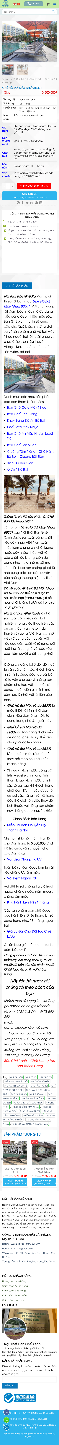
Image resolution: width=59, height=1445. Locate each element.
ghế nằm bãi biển (40, 1081)
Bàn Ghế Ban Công (22, 413)
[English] (15, 3)
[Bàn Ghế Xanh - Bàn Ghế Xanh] (5, 4)
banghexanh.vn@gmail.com (23, 225)
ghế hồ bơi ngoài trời (16, 1081)
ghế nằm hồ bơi (39, 1085)
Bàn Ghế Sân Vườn (21, 445)
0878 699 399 (29, 221)
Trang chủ (7, 78)
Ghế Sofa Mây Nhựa (22, 427)
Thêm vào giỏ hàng (34, 186)
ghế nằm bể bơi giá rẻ (15, 1085)
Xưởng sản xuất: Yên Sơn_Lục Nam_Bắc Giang (29, 1261)
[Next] (52, 42)
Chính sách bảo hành (13, 1299)
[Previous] (6, 42)
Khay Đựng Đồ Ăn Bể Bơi (26, 420)
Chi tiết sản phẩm (17, 285)
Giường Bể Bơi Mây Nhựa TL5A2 (44, 1170)
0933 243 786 (14, 221)
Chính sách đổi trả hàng (15, 1285)
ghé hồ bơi (46, 1077)
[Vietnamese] (19, 3)
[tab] (17, 285)
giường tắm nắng (33, 1115)
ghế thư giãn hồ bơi (33, 1098)
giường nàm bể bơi (30, 1111)
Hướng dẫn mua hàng (14, 1281)
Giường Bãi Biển (32, 456)
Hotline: (13, 1243)
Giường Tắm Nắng (21, 451)
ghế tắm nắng (19, 1094)
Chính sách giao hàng (14, 1290)
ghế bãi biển (16, 1077)
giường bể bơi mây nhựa (26, 1106)
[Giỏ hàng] (48, 4)
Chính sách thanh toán (14, 1295)
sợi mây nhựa (27, 152)
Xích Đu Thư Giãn (20, 463)
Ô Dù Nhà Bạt (17, 469)
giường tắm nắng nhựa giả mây (30, 1123)
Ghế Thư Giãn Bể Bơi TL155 (15, 1170)
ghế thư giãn (37, 1094)
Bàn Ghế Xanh (15, 321)
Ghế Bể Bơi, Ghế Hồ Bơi (28, 78)
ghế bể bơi (31, 1077)
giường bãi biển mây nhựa (28, 1102)
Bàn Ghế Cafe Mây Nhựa (26, 407)
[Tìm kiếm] (53, 11)
